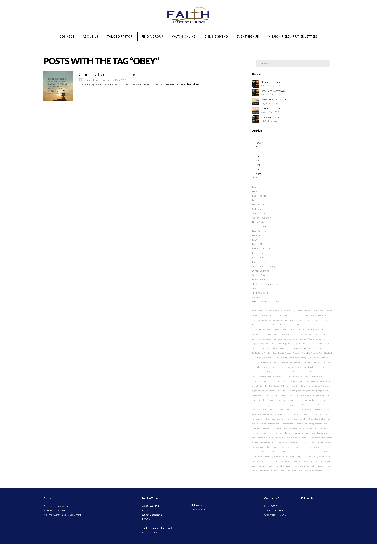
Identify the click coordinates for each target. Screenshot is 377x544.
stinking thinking (279, 447)
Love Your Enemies (311, 339)
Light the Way (277, 339)
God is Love (322, 315)
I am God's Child (294, 329)
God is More (258, 213)
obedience (318, 423)
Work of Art (256, 358)
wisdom (313, 466)
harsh (328, 395)
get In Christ (300, 391)
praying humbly (317, 433)
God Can (297, 315)
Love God (299, 339)
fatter (300, 381)
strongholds (298, 447)
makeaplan (326, 414)
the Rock (295, 452)
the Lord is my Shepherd (281, 452)
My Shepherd (259, 253)
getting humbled (322, 391)
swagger (326, 447)
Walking (256, 297)
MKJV (273, 343)
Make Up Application (284, 343)
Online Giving (216, 36)
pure (265, 438)
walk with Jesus (261, 461)
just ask (295, 405)
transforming (268, 456)
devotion (299, 376)
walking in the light (286, 461)
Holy (285, 329)
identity (323, 400)
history (265, 400)
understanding (295, 456)
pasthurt (278, 428)
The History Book (270, 353)
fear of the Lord (322, 381)
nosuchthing (309, 423)
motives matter (312, 419)
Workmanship (267, 358)
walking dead (273, 461)
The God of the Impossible (265, 283)
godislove (281, 395)
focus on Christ (279, 386)
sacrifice (329, 438)
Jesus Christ (266, 334)
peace (295, 428)
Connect (67, 36)
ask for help (311, 358)
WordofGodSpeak (325, 353)
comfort (276, 372)
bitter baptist (307, 362)
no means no (299, 423)
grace (322, 395)
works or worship (279, 471)
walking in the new (300, 461)
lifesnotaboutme (258, 409)
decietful (284, 376)
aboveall (277, 358)
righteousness (320, 438)
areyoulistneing (300, 358)
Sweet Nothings (260, 279)
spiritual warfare (258, 447)
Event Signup (248, 36)
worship (300, 471)
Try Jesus (314, 353)
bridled (275, 367)
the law (309, 452)
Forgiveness (258, 204)
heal (260, 400)
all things (284, 358)
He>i (316, 325)
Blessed (256, 200)
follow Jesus (290, 386)
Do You (254, 315)
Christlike (307, 311)
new (277, 423)
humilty (286, 400)
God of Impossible (282, 320)
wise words (321, 466)
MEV (267, 343)
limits (294, 409)
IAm (321, 329)
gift (264, 395)
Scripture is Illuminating (263, 266)
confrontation (322, 372)
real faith (282, 438)
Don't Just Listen (265, 315)
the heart (302, 452)
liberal (320, 405)
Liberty (325, 334)
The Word (257, 288)
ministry (294, 419)
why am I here (298, 466)
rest (312, 438)
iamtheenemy (314, 400)
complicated (285, 372)
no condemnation (287, 423)
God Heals (305, 315)
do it (320, 376)
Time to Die (306, 353)
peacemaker (287, 428)
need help (263, 423)
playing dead (318, 428)
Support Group (259, 275)
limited (281, 409)
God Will (314, 315)
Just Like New (259, 226)
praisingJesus (299, 433)
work (294, 471)
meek (274, 419)
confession (294, 372)
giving (268, 395)
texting (269, 452)
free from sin (263, 391)
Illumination (256, 334)
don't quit (267, 381)
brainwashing (266, 367)
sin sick (298, 442)
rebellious (290, 438)
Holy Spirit (278, 329)
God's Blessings (308, 320)
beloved (289, 362)
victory (315, 456)
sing (304, 442)
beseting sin (297, 362)
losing (317, 409)
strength (289, 447)
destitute (292, 376)
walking (311, 461)
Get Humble (258, 208)
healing (254, 400)
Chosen (299, 311)
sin (308, 442)
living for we (301, 409)
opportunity (256, 428)
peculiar (302, 428)
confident (303, 372)
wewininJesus (268, 466)
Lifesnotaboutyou (265, 339)
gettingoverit (256, 395)
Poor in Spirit (258, 257)
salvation (255, 442)
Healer (321, 325)
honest (272, 400)
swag (254, 452)
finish (271, 386)
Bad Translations (260, 195)
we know (327, 461)
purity (271, 438)
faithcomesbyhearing (284, 381)
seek (280, 442)
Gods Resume (274, 325)
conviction (262, 376)
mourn (329, 419)
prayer (307, 433)
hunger (293, 400)
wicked (306, 466)
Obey (282, 348)
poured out (274, 433)
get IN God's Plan (289, 391)
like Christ (273, 409)
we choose (319, 461)
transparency (279, 456)
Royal (322, 348)
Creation (321, 311)
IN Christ (328, 329)
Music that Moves (261, 248)
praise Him (283, 433)
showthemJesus (289, 442)
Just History (298, 334)
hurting (300, 400)
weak (254, 466)
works (289, 471)
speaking (314, 442)
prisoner (260, 438)
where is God (279, 466)
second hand (272, 442)
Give (290, 315)
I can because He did (308, 329)
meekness (266, 419)
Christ (314, 311)
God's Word (319, 320)
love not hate (267, 414)
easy (273, 381)
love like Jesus (257, 414)
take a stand (261, 452)
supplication (308, 447)
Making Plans (258, 244)
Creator (329, 311)
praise (291, 433)
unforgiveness (306, 456)
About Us (91, 36)
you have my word (316, 471)
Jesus (290, 334)
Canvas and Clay (289, 311)
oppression (265, 428)
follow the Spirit (301, 386)
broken (299, 367)
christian (319, 367)
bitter (323, 362)
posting (266, 433)
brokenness (292, 367)
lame (306, 405)
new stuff (271, 423)
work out (255, 471)
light (266, 409)
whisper (288, 466)
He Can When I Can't (304, 325)
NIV (259, 348)
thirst (323, 452)
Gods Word (284, 325)
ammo (291, 358)
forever (311, 386)
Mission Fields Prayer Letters (293, 36)
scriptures (263, 442)
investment (275, 405)
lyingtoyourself (306, 414)
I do (317, 329)
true (286, 456)
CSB (280, 311)
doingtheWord (257, 381)
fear (261, 386)
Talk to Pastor (120, 36)
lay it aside (313, 405)
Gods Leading (262, 325)
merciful (280, 419)
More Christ (311, 343)
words (329, 466)
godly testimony (292, 395)
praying (327, 433)
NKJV (264, 348)
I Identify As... (258, 222)
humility (279, 400)
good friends (314, 395)
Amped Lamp (257, 311)
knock (301, 405)
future (279, 391)
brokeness (282, 367)
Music (254, 348)
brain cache (256, 367)
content (255, 376)
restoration (305, 438)
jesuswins (284, 405)
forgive (254, 391)
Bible (265, 311)
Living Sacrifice (259, 230)
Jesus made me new (279, 334)
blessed (329, 362)
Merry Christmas (299, 343)
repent (297, 438)
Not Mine (275, 348)
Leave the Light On (314, 334)
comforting (268, 372)
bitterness (316, 362)
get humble (310, 391)
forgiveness (325, 386)
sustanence (318, 447)
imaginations (256, 405)
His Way (262, 329)
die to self (307, 376)
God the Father (295, 320)
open (325, 423)
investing (266, 405)
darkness (276, 376)
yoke (306, 471)
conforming (312, 372)
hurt (306, 400)
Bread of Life (272, 311)
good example (304, 395)
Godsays (293, 325)
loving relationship (293, 414)
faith (295, 381)
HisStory (270, 329)
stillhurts (268, 447)
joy (290, 405)
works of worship (266, 471)
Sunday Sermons (260, 270)
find (266, 386)
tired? (260, 456)
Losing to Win (259, 235)
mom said (301, 419)
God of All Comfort (261, 217)
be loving (272, 362)
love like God (325, 409)
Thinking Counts (260, 292)
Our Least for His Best (293, 348)
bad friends (264, 362)
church (260, 372)
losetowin (310, 409)
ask (318, 358)
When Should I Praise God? (265, 301)
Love (254, 186)
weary (259, 466)
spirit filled (328, 442)
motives (322, 419)
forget (317, 386)
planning (309, 428)
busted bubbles (309, 367)
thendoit (317, 452)
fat (304, 381)
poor (260, 433)
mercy (287, 419)
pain (272, 428)
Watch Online (184, 36)
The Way (288, 353)
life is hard (327, 405)
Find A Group (152, 36)
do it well (315, 376)
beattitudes (281, 362)
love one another (280, 414)
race (276, 438)
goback (274, 395)
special (320, 442)
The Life (281, 353)
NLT (269, 348)
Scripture (328, 348)
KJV (304, 334)
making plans (257, 419)
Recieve (315, 348)
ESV (273, 315)
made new (317, 414)
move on (255, 423)
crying (270, 376)
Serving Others (257, 353)
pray (253, 438)
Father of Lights (281, 315)
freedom (272, 391)
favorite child (311, 381)
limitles (287, 409)
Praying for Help (260, 261)
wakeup (322, 456)
